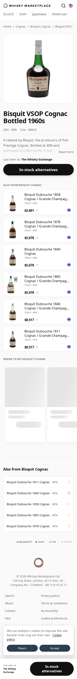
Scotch (8, 14)
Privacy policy (50, 596)
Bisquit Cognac (40, 26)
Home (7, 26)
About (9, 603)
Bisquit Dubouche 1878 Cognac (28, 526)
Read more (66, 152)
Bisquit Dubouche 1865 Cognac (28, 515)
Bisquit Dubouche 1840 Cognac (28, 493)
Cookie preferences (54, 618)
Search (9, 596)
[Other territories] (71, 6)
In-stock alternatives (38, 169)
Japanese (39, 14)
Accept (54, 648)
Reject (22, 648)
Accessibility (49, 611)
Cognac (21, 26)
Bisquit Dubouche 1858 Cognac (28, 504)
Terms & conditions (54, 603)
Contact (10, 611)
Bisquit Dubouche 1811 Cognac (28, 482)
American (59, 14)
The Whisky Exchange (36, 159)
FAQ (7, 618)
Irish (23, 14)
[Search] (63, 5)
